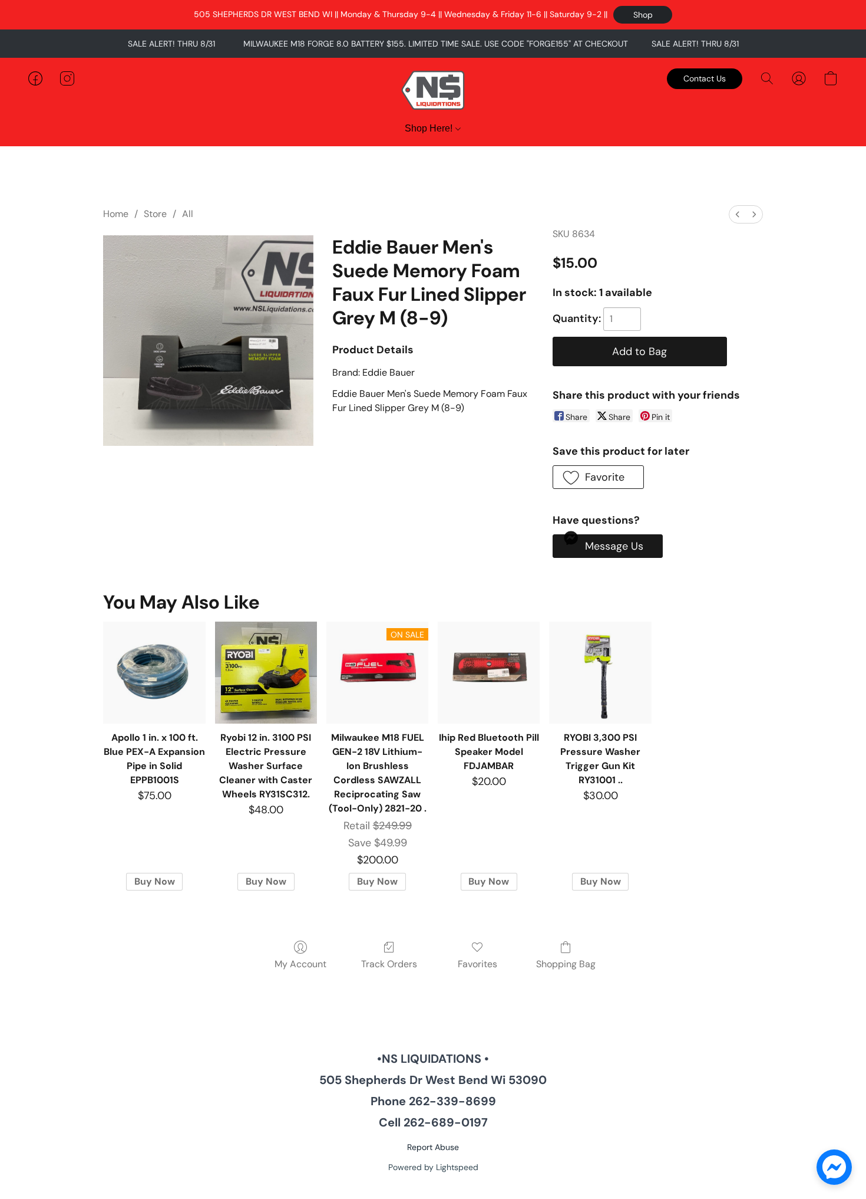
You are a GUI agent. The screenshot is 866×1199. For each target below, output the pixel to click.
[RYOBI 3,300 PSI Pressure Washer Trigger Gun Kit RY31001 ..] (600, 673)
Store (155, 214)
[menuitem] (737, 214)
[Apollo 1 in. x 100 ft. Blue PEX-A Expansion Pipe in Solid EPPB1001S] (154, 673)
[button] (642, 15)
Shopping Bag (566, 964)
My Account (300, 964)
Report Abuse (433, 1147)
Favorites (477, 964)
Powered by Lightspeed (433, 1167)
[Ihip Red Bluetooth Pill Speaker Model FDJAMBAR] (489, 673)
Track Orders (389, 964)
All (187, 214)
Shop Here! (430, 128)
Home (115, 214)
